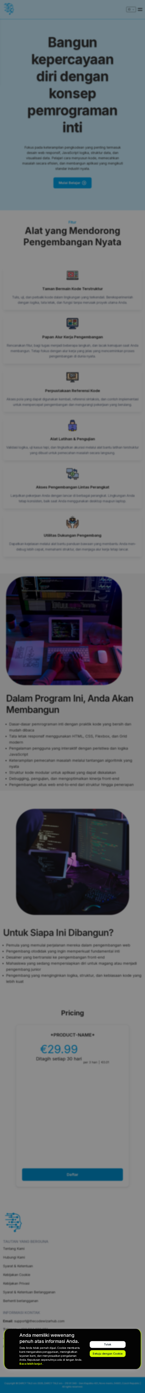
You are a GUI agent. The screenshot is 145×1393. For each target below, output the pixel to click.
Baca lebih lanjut (30, 1363)
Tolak (107, 1344)
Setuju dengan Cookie (108, 1353)
